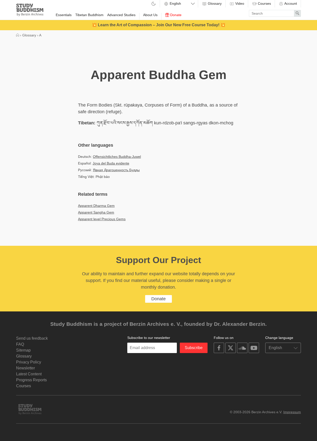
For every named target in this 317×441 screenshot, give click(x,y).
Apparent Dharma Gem (96, 206)
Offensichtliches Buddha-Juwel (117, 157)
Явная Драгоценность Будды (116, 170)
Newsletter (25, 368)
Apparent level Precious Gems (102, 219)
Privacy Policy (28, 362)
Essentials (64, 15)
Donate (175, 15)
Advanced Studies (121, 15)
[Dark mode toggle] (153, 4)
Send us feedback (32, 338)
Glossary (214, 3)
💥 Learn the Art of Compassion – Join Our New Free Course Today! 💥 (158, 25)
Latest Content (29, 374)
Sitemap (23, 350)
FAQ (20, 344)
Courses (264, 3)
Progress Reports (31, 380)
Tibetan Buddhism (89, 15)
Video (239, 3)
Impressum (292, 412)
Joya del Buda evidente (111, 163)
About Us (150, 15)
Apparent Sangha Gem (96, 212)
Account (290, 3)
